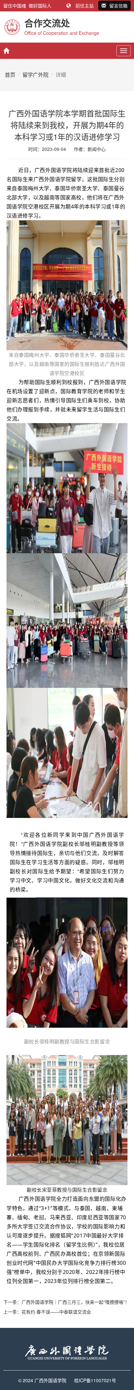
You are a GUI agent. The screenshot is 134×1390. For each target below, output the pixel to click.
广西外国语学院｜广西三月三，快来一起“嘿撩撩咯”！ (75, 1302)
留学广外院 (35, 74)
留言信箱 (118, 5)
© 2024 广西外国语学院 (42, 1380)
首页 (10, 74)
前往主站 (84, 5)
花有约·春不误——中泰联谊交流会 (56, 1311)
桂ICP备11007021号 (95, 1380)
